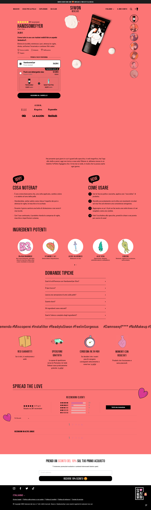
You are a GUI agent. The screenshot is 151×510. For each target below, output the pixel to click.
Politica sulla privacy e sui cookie (33, 499)
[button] (23, 22)
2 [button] (76, 265)
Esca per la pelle (29, 9)
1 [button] (74, 264)
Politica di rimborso (64, 499)
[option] (25, 252)
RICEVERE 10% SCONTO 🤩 (75, 478)
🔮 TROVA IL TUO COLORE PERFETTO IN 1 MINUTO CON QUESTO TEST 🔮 (76, 2)
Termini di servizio (77, 499)
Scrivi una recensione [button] (118, 407)
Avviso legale (17, 499)
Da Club (54, 9)
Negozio (16, 9)
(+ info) (60, 368)
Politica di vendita (50, 499)
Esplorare (43, 9)
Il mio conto (122, 9)
